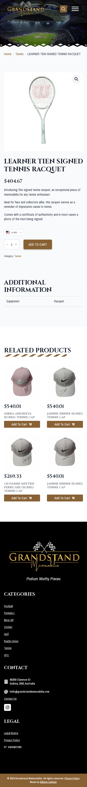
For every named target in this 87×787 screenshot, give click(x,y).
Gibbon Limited (48, 782)
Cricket (8, 627)
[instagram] (7, 707)
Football (8, 606)
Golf (6, 634)
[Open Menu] (75, 9)
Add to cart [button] (19, 424)
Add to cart (38, 244)
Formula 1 (9, 613)
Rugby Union (11, 641)
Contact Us (10, 699)
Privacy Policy (12, 740)
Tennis (19, 54)
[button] (76, 79)
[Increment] (16, 244)
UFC (6, 655)
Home (7, 54)
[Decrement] (7, 244)
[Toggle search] (63, 8)
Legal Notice (11, 733)
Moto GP (9, 620)
